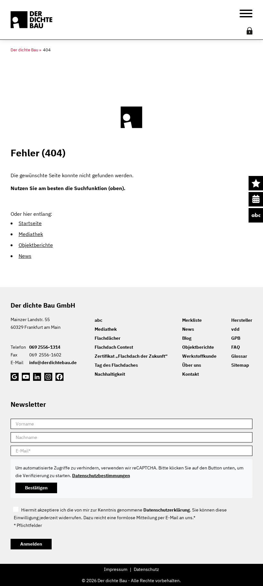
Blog (186, 338)
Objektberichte (36, 245)
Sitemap (240, 365)
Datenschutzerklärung (166, 510)
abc (256, 215)
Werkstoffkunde (199, 356)
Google (15, 377)
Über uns (191, 365)
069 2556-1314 (44, 347)
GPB (235, 338)
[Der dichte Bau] (31, 20)
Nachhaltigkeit (110, 374)
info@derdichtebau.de (53, 362)
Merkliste (256, 183)
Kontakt (190, 374)
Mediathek (31, 234)
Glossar (239, 356)
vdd (235, 329)
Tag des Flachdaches (116, 365)
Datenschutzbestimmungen (101, 475)
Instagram (48, 377)
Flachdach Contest (114, 347)
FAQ (235, 347)
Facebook (59, 377)
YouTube (26, 377)
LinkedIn (37, 377)
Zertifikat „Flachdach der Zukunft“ (131, 356)
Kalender (256, 199)
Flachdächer (108, 338)
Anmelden (31, 544)
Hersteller (241, 320)
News (25, 256)
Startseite (30, 223)
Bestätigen (36, 488)
